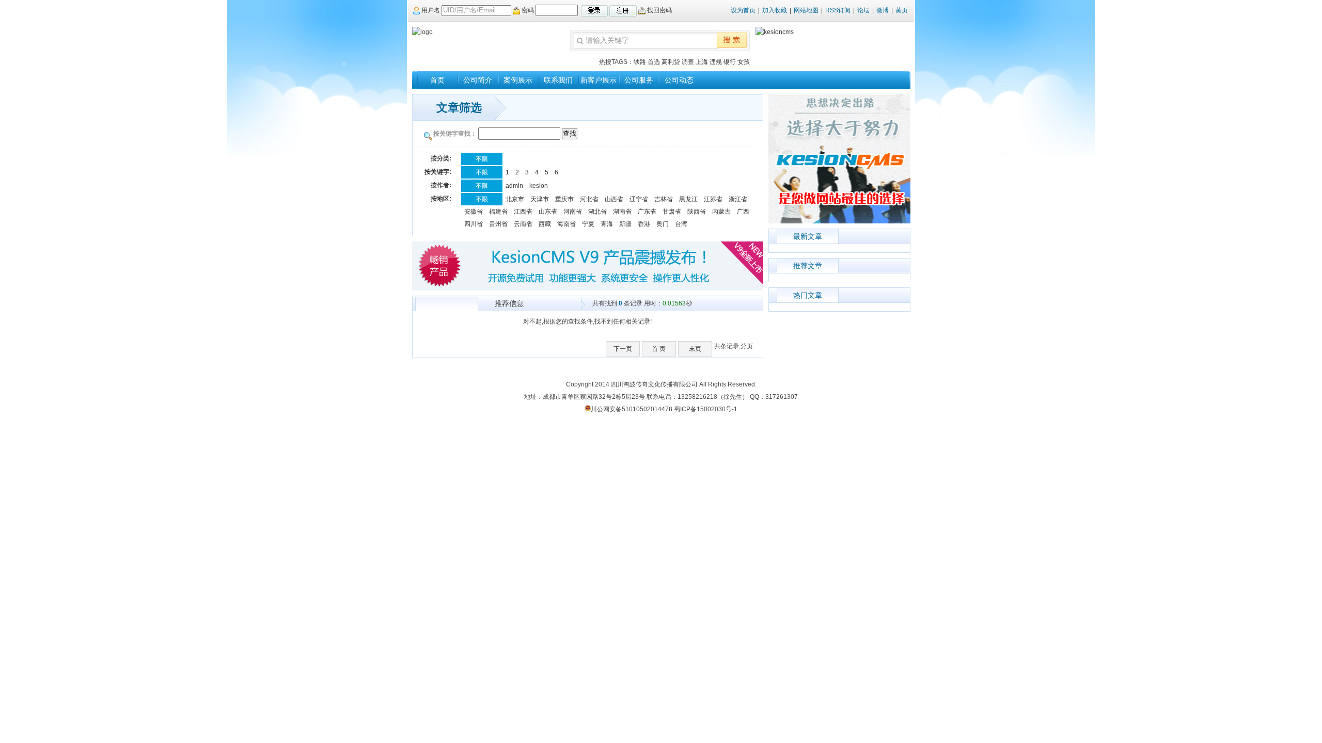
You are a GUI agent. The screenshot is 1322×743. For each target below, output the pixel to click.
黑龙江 (688, 199)
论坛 (863, 10)
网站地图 (806, 10)
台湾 (681, 224)
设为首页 (743, 10)
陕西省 (696, 211)
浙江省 (738, 199)
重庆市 (564, 199)
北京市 (515, 199)
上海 (702, 62)
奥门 (662, 224)
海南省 (566, 224)
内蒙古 (721, 211)
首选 (654, 62)
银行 (729, 62)
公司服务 (638, 80)
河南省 (572, 211)
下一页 (622, 348)
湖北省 (597, 211)
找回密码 (659, 10)
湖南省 (622, 211)
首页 (437, 80)
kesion (538, 185)
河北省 (589, 199)
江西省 (523, 211)
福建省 (498, 211)
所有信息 (446, 304)
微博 (882, 10)
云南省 (523, 224)
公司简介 (477, 80)
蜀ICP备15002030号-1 (705, 409)
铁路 (640, 62)
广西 (743, 211)
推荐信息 (509, 303)
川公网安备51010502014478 (631, 409)
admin (514, 185)
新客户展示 (598, 80)
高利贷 (671, 62)
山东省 (548, 211)
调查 (688, 62)
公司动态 (679, 80)
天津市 (539, 199)
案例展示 (517, 80)
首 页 (659, 348)
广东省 (647, 211)
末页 (695, 348)
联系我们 (558, 80)
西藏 (545, 224)
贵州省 (498, 224)
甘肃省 (672, 211)
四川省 (473, 224)
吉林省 (663, 199)
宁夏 (588, 224)
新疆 (625, 224)
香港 (644, 224)
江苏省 (713, 199)
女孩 (743, 62)
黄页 (901, 10)
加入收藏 (774, 10)
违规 (716, 62)
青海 (607, 224)
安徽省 (473, 211)
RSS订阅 (838, 10)
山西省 (614, 199)
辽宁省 (638, 199)
